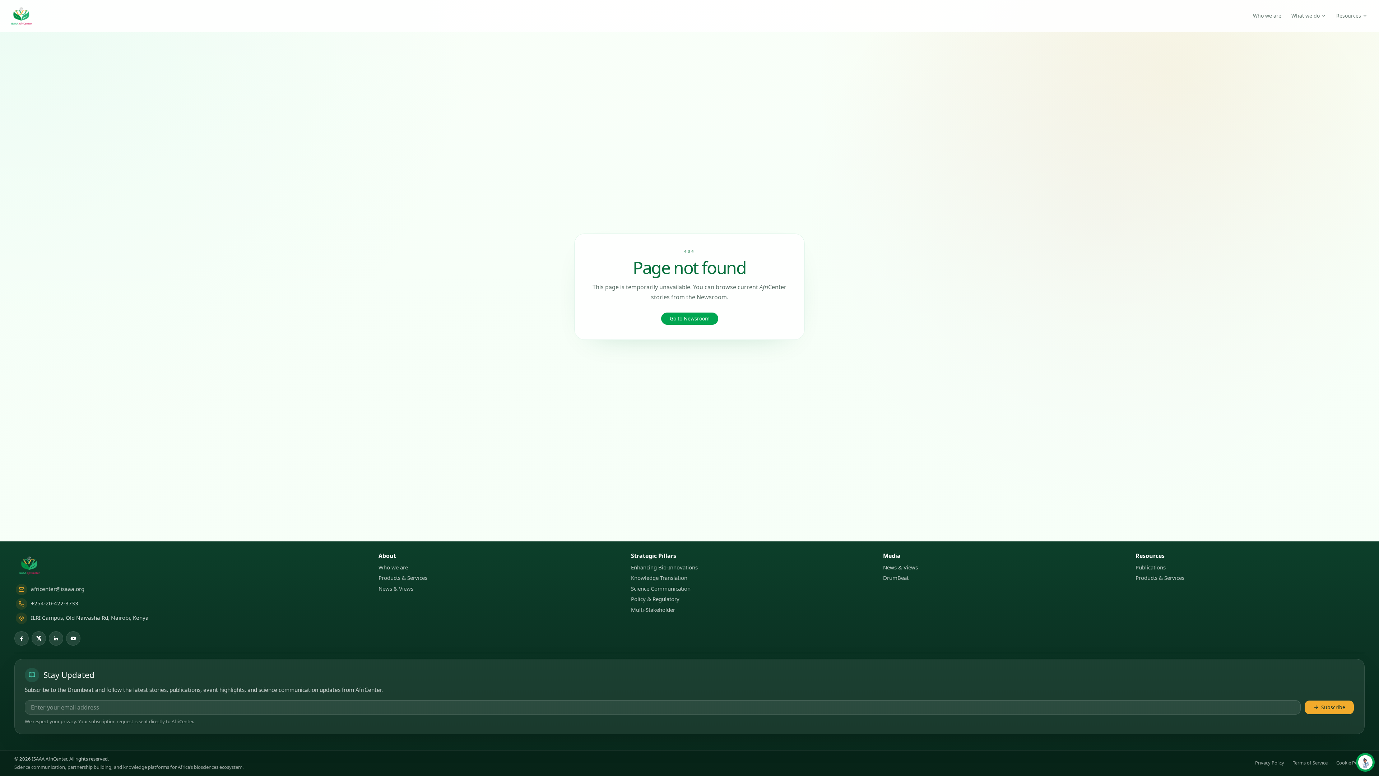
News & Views (396, 588)
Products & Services (403, 577)
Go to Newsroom (690, 318)
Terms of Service (1310, 762)
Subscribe (1333, 707)
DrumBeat (896, 577)
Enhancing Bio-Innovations (664, 567)
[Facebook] (21, 638)
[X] (39, 638)
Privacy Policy (1269, 762)
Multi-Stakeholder (653, 609)
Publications (1151, 567)
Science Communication (661, 588)
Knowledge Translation (659, 577)
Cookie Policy (1350, 762)
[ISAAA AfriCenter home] (22, 16)
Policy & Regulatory (655, 598)
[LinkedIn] (56, 638)
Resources (1348, 15)
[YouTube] (73, 638)
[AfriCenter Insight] (1365, 762)
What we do (1305, 15)
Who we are (1267, 15)
